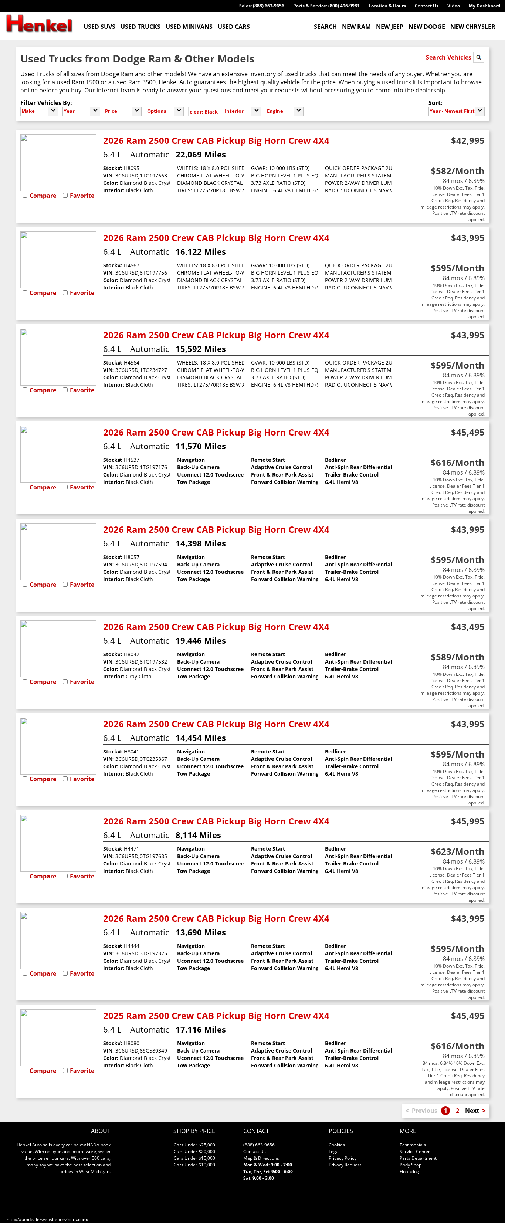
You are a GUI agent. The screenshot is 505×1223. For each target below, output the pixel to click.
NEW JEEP (389, 27)
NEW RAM (356, 27)
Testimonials (413, 1145)
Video (453, 6)
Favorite (82, 196)
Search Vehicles (449, 57)
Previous (424, 1111)
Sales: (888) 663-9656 (261, 6)
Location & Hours (387, 6)
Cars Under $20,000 (194, 1151)
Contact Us (426, 6)
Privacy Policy (342, 1158)
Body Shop (410, 1165)
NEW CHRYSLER (472, 27)
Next (472, 1111)
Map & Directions (261, 1158)
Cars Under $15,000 (194, 1158)
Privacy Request (345, 1165)
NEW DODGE (427, 27)
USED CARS (234, 27)
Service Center (415, 1151)
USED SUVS (99, 27)
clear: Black (204, 111)
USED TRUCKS (140, 27)
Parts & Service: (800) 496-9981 (326, 6)
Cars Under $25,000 (194, 1145)
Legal (334, 1151)
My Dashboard (485, 6)
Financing (409, 1171)
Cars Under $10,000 (194, 1165)
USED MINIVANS (189, 27)
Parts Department (418, 1158)
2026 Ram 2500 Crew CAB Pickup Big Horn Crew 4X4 (216, 140)
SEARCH (325, 27)
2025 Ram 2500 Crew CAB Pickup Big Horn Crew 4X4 (216, 1015)
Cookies (337, 1145)
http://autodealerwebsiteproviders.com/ (47, 1219)
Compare (43, 196)
